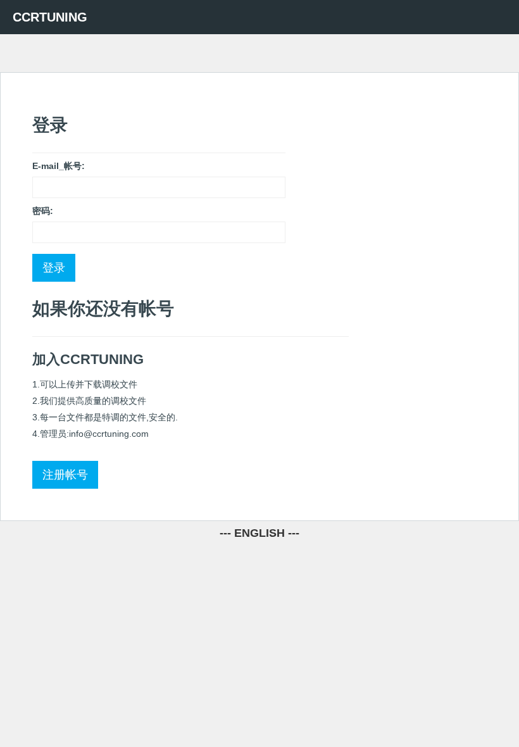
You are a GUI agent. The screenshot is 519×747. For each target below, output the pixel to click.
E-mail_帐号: (58, 166)
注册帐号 (65, 474)
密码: (42, 211)
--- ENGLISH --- (259, 533)
